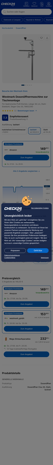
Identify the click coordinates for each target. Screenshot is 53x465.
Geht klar (38, 250)
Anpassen (15, 250)
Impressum (45, 258)
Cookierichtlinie (9, 258)
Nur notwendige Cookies (40, 208)
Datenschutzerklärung (12, 255)
